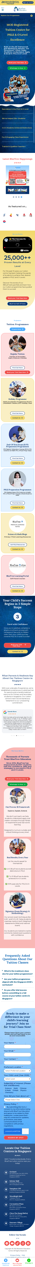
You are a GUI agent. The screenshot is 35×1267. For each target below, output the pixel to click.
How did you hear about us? (17, 1096)
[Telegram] (6, 1243)
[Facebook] (28, 1243)
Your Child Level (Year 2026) (17, 1075)
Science (8, 1088)
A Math (8, 1090)
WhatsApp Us (29, 1263)
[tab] (17, 972)
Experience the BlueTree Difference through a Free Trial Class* (10, 2)
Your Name (9, 1043)
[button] (28, 2)
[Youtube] (12, 1243)
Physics (23, 1090)
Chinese (23, 1088)
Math (16, 1088)
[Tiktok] (17, 1243)
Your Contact (10, 1059)
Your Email (9, 1051)
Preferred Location (13, 1067)
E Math (15, 1090)
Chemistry (9, 1092)
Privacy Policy (10, 1104)
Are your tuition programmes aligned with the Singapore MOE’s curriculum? (17, 982)
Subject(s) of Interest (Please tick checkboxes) (17, 1084)
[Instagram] (22, 1243)
